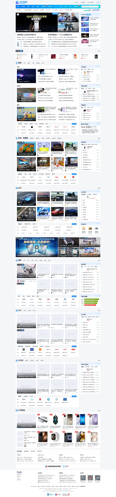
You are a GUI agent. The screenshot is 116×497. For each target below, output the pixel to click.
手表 (91, 266)
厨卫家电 (48, 138)
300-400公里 (57, 230)
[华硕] (73, 299)
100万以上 (73, 233)
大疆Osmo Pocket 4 (88, 459)
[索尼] (32, 177)
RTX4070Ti (66, 460)
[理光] (65, 349)
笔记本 (29, 63)
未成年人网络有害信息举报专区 (70, 480)
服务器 (26, 360)
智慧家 (29, 9)
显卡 (28, 260)
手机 (24, 63)
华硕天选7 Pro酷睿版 (50, 460)
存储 (36, 260)
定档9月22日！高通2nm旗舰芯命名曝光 (67, 81)
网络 (34, 310)
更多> (99, 138)
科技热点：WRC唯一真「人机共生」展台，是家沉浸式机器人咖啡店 (62, 37)
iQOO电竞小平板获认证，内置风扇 (66, 76)
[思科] (32, 399)
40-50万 (58, 233)
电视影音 (37, 138)
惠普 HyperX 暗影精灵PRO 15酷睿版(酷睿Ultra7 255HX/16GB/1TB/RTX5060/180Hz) (93, 127)
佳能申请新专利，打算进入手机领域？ (67, 114)
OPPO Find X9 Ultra (65, 129)
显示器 (41, 260)
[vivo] (23, 126)
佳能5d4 (65, 457)
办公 (20, 310)
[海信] (40, 177)
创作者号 (50, 6)
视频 (33, 6)
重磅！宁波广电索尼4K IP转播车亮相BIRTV (47, 117)
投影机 (29, 310)
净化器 (92, 144)
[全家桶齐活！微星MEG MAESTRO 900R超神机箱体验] (26, 288)
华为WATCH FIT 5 (72, 460)
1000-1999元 (31, 133)
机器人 (71, 9)
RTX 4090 (72, 459)
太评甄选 (43, 6)
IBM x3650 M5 (23, 402)
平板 (33, 63)
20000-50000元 (40, 405)
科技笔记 (93, 457)
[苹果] (32, 126)
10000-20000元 (32, 405)
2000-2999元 (40, 133)
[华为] (57, 126)
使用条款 (64, 486)
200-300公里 (46, 230)
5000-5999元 (64, 133)
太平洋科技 (21, 2)
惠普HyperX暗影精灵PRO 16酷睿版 (44, 459)
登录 (98, 2)
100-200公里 (35, 230)
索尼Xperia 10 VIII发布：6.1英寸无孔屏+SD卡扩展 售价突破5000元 (35, 44)
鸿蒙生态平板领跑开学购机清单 (65, 95)
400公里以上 (68, 230)
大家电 (43, 138)
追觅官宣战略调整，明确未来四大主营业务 (32, 41)
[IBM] (23, 399)
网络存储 (89, 316)
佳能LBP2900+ (57, 352)
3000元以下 (23, 183)
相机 (82, 107)
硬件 (20, 260)
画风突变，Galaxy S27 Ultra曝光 (66, 78)
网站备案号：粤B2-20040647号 (43, 480)
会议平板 (97, 316)
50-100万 (65, 233)
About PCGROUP (33, 486)
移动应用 (83, 2)
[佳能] (57, 349)
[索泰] (40, 299)
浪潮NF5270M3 (65, 402)
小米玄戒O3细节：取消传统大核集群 (46, 81)
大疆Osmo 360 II (84, 54)
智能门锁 (83, 144)
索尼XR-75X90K (48, 180)
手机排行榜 (82, 457)
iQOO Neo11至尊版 (64, 54)
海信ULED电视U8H (32, 180)
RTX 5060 (65, 302)
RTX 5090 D (23, 302)
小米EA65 (40, 180)
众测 (70, 6)
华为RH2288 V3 (40, 402)
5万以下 (23, 233)
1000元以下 (23, 133)
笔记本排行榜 (40, 457)
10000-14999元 (57, 183)
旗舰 (85, 69)
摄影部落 (76, 6)
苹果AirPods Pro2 (62, 459)
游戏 (92, 69)
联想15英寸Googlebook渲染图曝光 (45, 100)
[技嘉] (32, 299)
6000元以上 (73, 133)
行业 (55, 6)
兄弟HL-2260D (32, 352)
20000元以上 (73, 183)
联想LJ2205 (65, 352)
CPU (24, 260)
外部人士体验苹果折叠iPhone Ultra (45, 76)
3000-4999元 (31, 183)
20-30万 (44, 233)
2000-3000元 (31, 355)
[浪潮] (65, 399)
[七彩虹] (48, 299)
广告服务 (52, 486)
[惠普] (23, 349)
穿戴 (49, 260)
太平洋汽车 (19, 476)
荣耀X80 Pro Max (20, 459)
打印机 (25, 310)
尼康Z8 (68, 459)
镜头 (43, 63)
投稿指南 (60, 486)
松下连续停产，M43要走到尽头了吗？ (67, 119)
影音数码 (61, 455)
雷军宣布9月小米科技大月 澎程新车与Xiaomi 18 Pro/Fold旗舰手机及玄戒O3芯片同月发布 (64, 44)
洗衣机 (96, 144)
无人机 (92, 107)
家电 (20, 138)
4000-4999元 (56, 133)
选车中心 (74, 224)
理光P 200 (73, 352)
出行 (20, 188)
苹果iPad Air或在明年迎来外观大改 (66, 100)
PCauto (18, 478)
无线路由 (95, 266)
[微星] (57, 299)
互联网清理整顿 (69, 478)
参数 (17, 56)
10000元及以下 (24, 405)
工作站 (92, 366)
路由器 (96, 366)
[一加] (65, 126)
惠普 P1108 (23, 352)
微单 (88, 107)
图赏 (66, 6)
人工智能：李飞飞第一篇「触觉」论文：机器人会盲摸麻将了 (61, 39)
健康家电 (59, 138)
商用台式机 (87, 366)
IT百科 (60, 6)
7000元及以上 (73, 305)
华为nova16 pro (20, 457)
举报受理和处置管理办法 (63, 478)
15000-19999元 (65, 183)
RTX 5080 (32, 302)
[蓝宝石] (65, 299)
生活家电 (53, 138)
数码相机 (38, 63)
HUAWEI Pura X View (43, 54)
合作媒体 (56, 486)
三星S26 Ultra (48, 129)
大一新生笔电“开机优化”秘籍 (44, 95)
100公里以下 (24, 230)
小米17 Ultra (73, 129)
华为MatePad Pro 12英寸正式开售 (45, 98)
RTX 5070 (48, 302)
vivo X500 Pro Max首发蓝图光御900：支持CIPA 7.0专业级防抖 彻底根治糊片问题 (64, 46)
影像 (18, 105)
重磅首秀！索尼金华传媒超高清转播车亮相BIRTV (69, 117)
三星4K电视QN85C (23, 180)
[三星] (73, 126)
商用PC (42, 360)
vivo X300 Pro (23, 129)
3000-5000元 (40, 355)
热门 (82, 69)
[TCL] (57, 177)
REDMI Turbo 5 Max (21, 460)
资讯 (21, 56)
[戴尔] (57, 399)
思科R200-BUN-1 (32, 402)
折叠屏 (89, 69)
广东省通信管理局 (62, 480)
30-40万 (51, 233)
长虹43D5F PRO (73, 180)
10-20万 (37, 233)
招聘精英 (72, 486)
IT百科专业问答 (88, 457)
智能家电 (32, 138)
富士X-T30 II (70, 457)
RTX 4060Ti (61, 460)
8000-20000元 (56, 355)
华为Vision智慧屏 (65, 180)
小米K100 (40, 352)
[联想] (73, 349)
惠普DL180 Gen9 (48, 402)
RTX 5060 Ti (56, 302)
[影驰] (23, 299)
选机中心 (74, 123)
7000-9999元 (48, 183)
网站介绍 (39, 486)
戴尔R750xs (56, 402)
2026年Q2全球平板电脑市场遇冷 (66, 98)
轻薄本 (89, 88)
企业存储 (31, 360)
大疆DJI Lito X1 (93, 460)
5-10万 (30, 233)
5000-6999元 (40, 183)
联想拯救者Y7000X (41, 460)
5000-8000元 (48, 355)
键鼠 (45, 260)
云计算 (37, 360)
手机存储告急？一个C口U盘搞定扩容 (60, 35)
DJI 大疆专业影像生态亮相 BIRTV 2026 (46, 114)
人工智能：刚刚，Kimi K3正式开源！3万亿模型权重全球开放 (30, 39)
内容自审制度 (48, 486)
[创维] (48, 177)
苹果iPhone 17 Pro (31, 129)
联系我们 (68, 486)
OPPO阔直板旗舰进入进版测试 (44, 78)
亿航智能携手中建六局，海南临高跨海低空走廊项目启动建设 (64, 41)
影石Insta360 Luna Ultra (84, 460)
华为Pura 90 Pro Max (28, 457)
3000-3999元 (48, 133)
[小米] (65, 177)
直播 (37, 6)
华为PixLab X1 (48, 352)
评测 (28, 6)
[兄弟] (32, 349)
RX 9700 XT (73, 302)
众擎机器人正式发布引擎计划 (26, 35)
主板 (32, 260)
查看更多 (90, 45)
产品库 (23, 6)
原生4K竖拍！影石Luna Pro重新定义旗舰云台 (48, 119)
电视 (86, 144)
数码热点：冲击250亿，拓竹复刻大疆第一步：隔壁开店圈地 (30, 37)
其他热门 (82, 455)
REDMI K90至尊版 (27, 459)
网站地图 (77, 486)
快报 (18, 6)
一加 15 (40, 129)
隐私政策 (43, 486)
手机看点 (19, 455)
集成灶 (89, 144)
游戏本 (93, 88)
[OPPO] (40, 126)
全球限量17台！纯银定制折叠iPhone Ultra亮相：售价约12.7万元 (35, 46)
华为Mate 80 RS (57, 129)
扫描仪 (86, 316)
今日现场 (18, 44)
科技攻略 (81, 459)
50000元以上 (48, 405)
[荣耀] (48, 126)
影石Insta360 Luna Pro (22, 54)
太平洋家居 (19, 479)
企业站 (20, 360)
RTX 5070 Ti (40, 302)
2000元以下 (23, 355)
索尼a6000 (61, 457)
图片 (19, 56)
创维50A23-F (56, 180)
